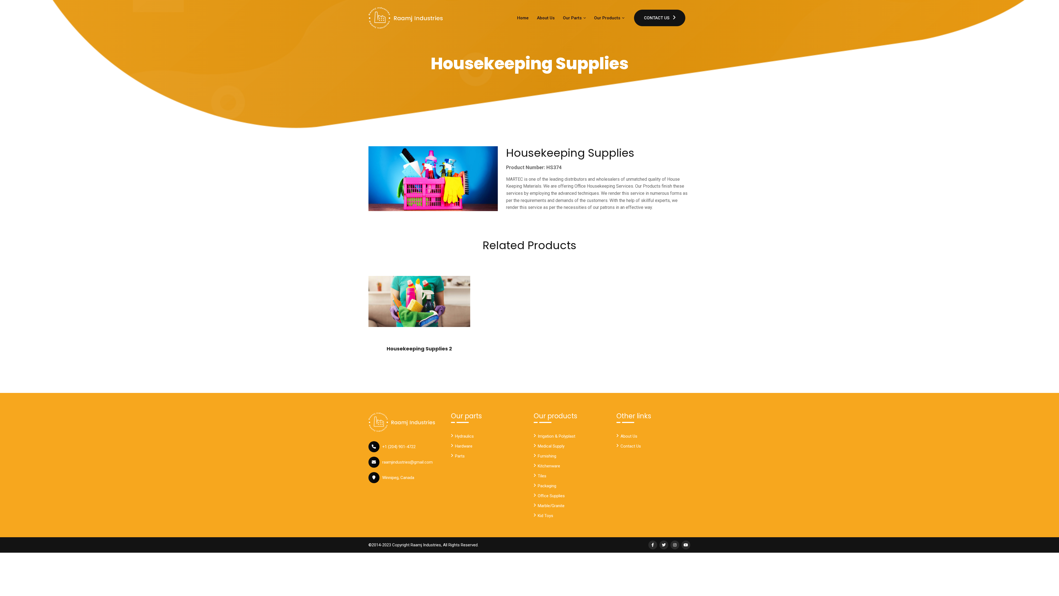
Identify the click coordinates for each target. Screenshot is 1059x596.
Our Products (607, 17)
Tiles (542, 475)
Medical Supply (551, 446)
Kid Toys (545, 515)
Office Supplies (551, 495)
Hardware (463, 446)
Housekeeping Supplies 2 (419, 348)
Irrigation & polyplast (556, 436)
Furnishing (547, 456)
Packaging (547, 485)
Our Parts (573, 17)
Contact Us (657, 17)
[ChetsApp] (405, 18)
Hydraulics (464, 436)
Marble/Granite (551, 505)
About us (629, 436)
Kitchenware (549, 466)
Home (523, 17)
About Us (546, 17)
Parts (460, 456)
